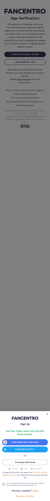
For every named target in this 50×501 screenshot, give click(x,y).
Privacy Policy (11, 475)
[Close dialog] (47, 414)
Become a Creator (25, 496)
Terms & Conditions (40, 472)
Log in (35, 491)
